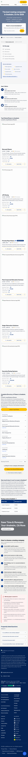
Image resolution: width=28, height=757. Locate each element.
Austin (15, 712)
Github (3, 753)
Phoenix (15, 707)
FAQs (16, 4)
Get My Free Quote (6, 529)
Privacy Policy (4, 748)
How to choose (7, 54)
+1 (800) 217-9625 (6, 676)
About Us (3, 718)
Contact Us (3, 725)
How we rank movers (9, 56)
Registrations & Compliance (8, 751)
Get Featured (3, 708)
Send (22, 30)
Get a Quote (24, 4)
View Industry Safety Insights (15, 472)
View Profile (19, 164)
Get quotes (9, 164)
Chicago (15, 703)
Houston (16, 705)
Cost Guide (3, 701)
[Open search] (18, 2)
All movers (6, 51)
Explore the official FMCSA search (15, 469)
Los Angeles (16, 700)
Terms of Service (13, 748)
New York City (17, 698)
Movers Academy (3, 712)
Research (3, 730)
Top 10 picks (7, 49)
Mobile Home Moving (5, 4)
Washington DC (17, 710)
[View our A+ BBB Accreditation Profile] (10, 690)
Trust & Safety (4, 723)
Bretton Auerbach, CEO (10, 41)
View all (3, 628)
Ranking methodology (12, 753)
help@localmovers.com (8, 672)
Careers (2, 721)
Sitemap (2, 735)
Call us (24, 2)
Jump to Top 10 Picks (14, 409)
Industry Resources (3, 710)
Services (3, 737)
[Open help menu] (24, 753)
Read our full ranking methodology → (10, 76)
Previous (21, 461)
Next (25, 461)
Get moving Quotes (3, 699)
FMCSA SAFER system (18, 550)
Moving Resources (3, 697)
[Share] (24, 164)
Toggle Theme (3, 756)
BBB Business (19, 751)
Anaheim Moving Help (9, 58)
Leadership (3, 732)
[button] (14, 415)
